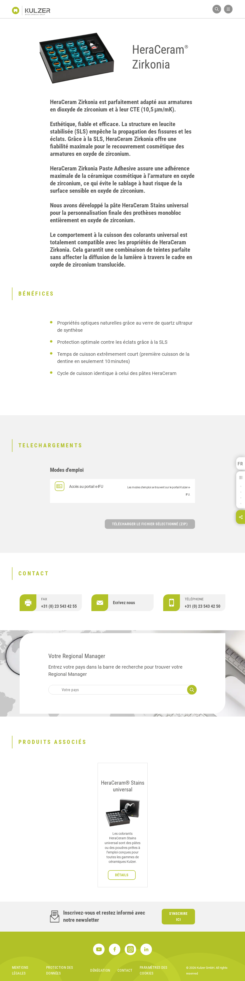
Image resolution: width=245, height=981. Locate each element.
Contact (125, 970)
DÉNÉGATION (100, 970)
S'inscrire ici (178, 916)
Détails (122, 875)
